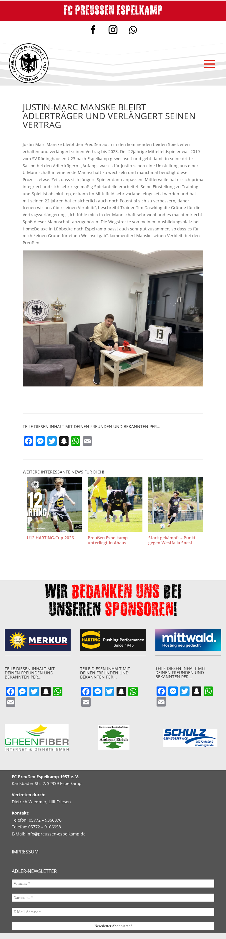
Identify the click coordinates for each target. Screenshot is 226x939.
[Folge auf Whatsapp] (133, 30)
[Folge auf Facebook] (93, 30)
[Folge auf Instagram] (113, 30)
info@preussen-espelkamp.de (56, 834)
